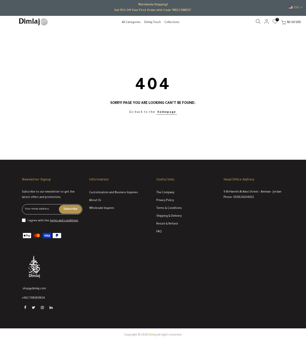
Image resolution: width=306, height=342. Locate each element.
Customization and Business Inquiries (113, 192)
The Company (165, 192)
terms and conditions (64, 220)
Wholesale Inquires (101, 208)
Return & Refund (167, 224)
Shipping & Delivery (169, 216)
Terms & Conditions (169, 208)
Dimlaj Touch (152, 22)
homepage (166, 112)
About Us (95, 200)
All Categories (131, 22)
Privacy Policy (165, 200)
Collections (171, 22)
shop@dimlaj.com (34, 288)
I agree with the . (53, 220)
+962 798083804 (33, 298)
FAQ (159, 231)
